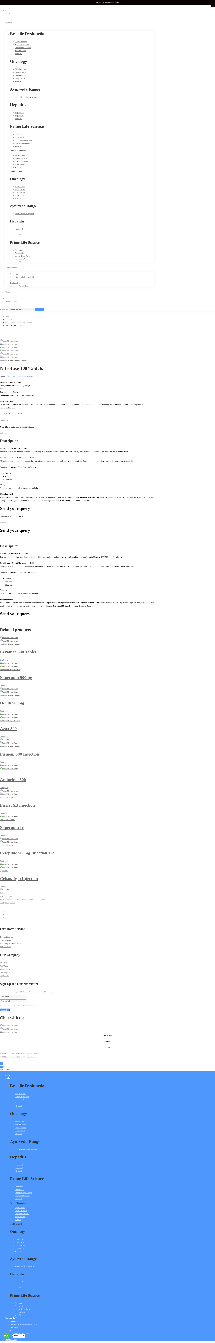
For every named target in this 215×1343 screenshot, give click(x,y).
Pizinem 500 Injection (19, 754)
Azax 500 (8, 728)
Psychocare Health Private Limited (18, 322)
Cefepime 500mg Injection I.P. (27, 853)
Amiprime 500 (13, 779)
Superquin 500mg (16, 677)
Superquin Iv (12, 827)
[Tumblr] (7, 417)
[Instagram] (5, 918)
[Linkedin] (5, 417)
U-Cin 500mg (12, 703)
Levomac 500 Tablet (18, 652)
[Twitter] (3, 417)
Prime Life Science (7, 772)
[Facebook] (1, 417)
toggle (213, 6)
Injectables (4, 871)
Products (8, 319)
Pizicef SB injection (17, 805)
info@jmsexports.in (7, 903)
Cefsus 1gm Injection (19, 878)
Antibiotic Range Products (10, 360)
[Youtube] (5, 914)
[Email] (8, 417)
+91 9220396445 (6, 896)
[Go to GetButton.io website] (6, 1340)
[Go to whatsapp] (6, 1336)
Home (7, 316)
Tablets (24, 360)
